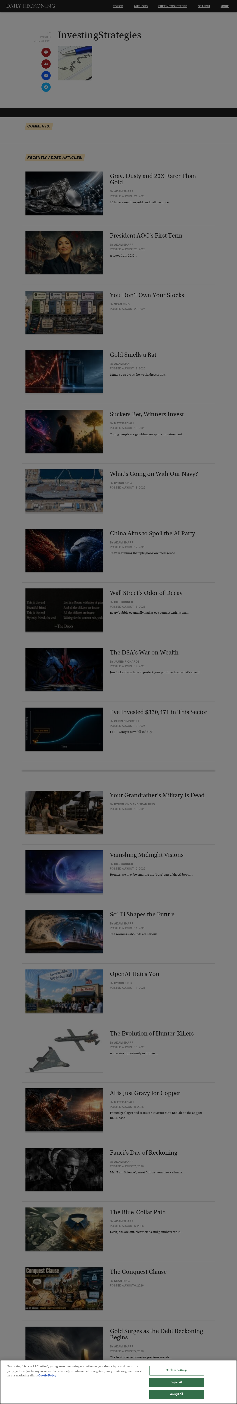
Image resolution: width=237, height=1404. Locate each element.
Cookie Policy (47, 1375)
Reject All (176, 1382)
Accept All (176, 1394)
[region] (118, 1382)
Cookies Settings (176, 1370)
